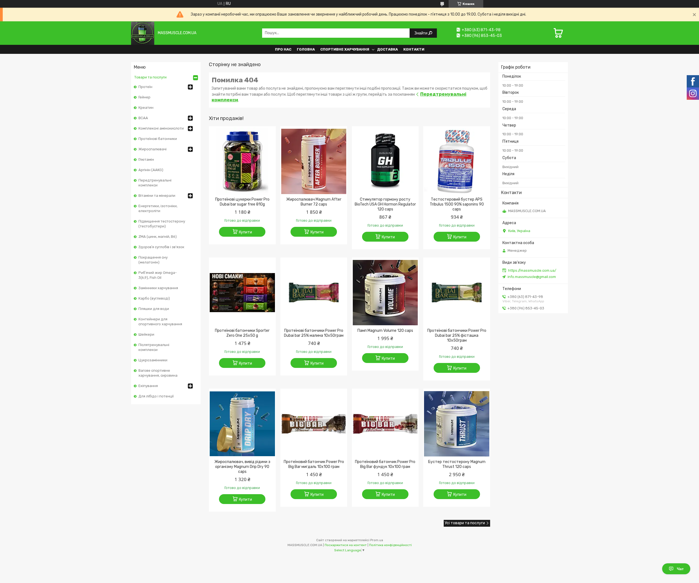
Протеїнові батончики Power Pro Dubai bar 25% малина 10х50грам (313, 333)
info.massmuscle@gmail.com (532, 277)
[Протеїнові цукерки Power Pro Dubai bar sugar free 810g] (242, 161)
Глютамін (146, 159)
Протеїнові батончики (157, 139)
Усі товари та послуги (465, 523)
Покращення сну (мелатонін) (153, 259)
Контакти (413, 49)
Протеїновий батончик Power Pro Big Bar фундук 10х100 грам (385, 464)
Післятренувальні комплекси (153, 347)
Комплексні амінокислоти (161, 128)
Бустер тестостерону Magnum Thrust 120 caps (456, 464)
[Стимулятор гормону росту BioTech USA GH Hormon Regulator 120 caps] (385, 161)
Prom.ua (376, 540)
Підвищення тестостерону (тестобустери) (161, 223)
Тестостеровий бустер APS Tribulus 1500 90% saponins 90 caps (457, 204)
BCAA (143, 118)
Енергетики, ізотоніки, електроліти (157, 208)
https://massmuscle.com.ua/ (532, 270)
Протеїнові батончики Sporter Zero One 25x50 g (242, 333)
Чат (680, 569)
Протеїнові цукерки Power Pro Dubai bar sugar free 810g (242, 202)
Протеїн (145, 87)
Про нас (283, 49)
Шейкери (146, 334)
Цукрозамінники (152, 360)
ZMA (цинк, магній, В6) (157, 237)
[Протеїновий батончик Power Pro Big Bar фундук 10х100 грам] (385, 423)
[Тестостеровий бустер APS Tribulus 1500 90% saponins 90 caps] (456, 161)
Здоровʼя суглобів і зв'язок (161, 247)
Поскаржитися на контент (346, 545)
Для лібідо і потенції (156, 396)
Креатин (145, 108)
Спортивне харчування (344, 49)
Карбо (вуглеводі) (154, 298)
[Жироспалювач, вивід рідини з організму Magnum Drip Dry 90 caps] (242, 423)
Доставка (387, 49)
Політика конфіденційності (390, 545)
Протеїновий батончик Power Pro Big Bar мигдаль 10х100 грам (314, 464)
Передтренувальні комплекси (154, 182)
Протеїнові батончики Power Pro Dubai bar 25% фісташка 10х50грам (456, 335)
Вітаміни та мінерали (156, 196)
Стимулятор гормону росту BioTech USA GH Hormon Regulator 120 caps (385, 204)
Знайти (421, 33)
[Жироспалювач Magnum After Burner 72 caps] (313, 161)
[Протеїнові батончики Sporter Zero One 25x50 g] (242, 292)
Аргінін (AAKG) (150, 170)
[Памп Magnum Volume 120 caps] (385, 292)
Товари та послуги (150, 77)
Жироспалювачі (152, 149)
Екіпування (148, 386)
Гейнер (144, 97)
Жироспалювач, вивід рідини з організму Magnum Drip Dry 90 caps (242, 466)
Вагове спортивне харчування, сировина (157, 372)
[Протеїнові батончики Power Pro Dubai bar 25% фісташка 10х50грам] (456, 292)
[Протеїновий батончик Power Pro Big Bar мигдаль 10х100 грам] (313, 423)
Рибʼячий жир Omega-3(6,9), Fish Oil (157, 275)
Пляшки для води (153, 309)
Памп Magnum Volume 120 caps (385, 330)
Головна (306, 49)
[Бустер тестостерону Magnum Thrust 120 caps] (456, 423)
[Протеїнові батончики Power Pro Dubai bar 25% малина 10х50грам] (313, 292)
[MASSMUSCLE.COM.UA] (142, 33)
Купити (245, 232)
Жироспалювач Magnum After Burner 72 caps (313, 202)
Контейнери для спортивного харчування (160, 321)
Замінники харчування (158, 288)
